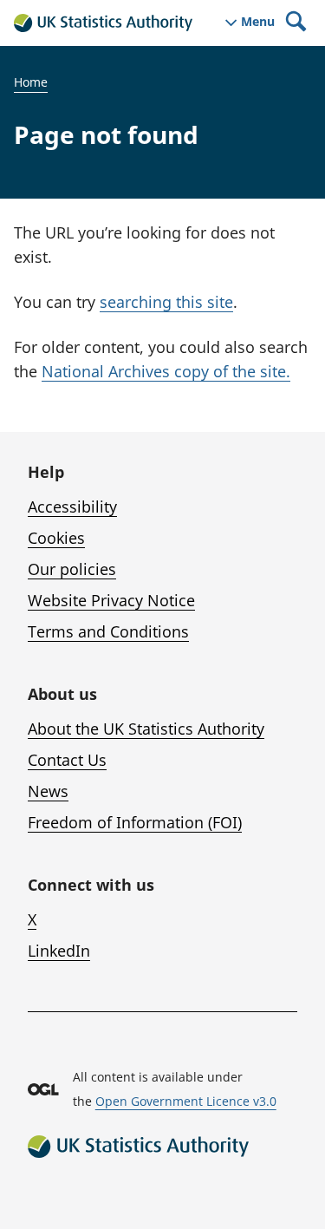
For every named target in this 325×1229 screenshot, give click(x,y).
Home (31, 82)
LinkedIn (59, 950)
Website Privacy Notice (111, 600)
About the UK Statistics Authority (146, 728)
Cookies (56, 537)
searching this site (166, 301)
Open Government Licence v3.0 (185, 1101)
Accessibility (72, 506)
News (48, 791)
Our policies (72, 569)
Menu (258, 21)
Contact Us (67, 759)
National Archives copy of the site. (166, 371)
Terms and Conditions (108, 631)
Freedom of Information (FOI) (135, 822)
